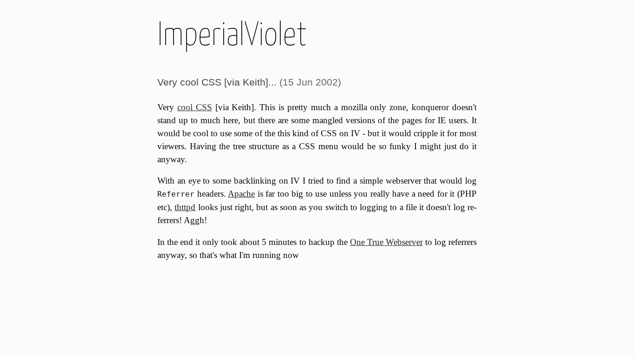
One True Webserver (386, 242)
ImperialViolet (232, 33)
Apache (241, 193)
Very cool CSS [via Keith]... (217, 82)
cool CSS (194, 107)
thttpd (185, 207)
